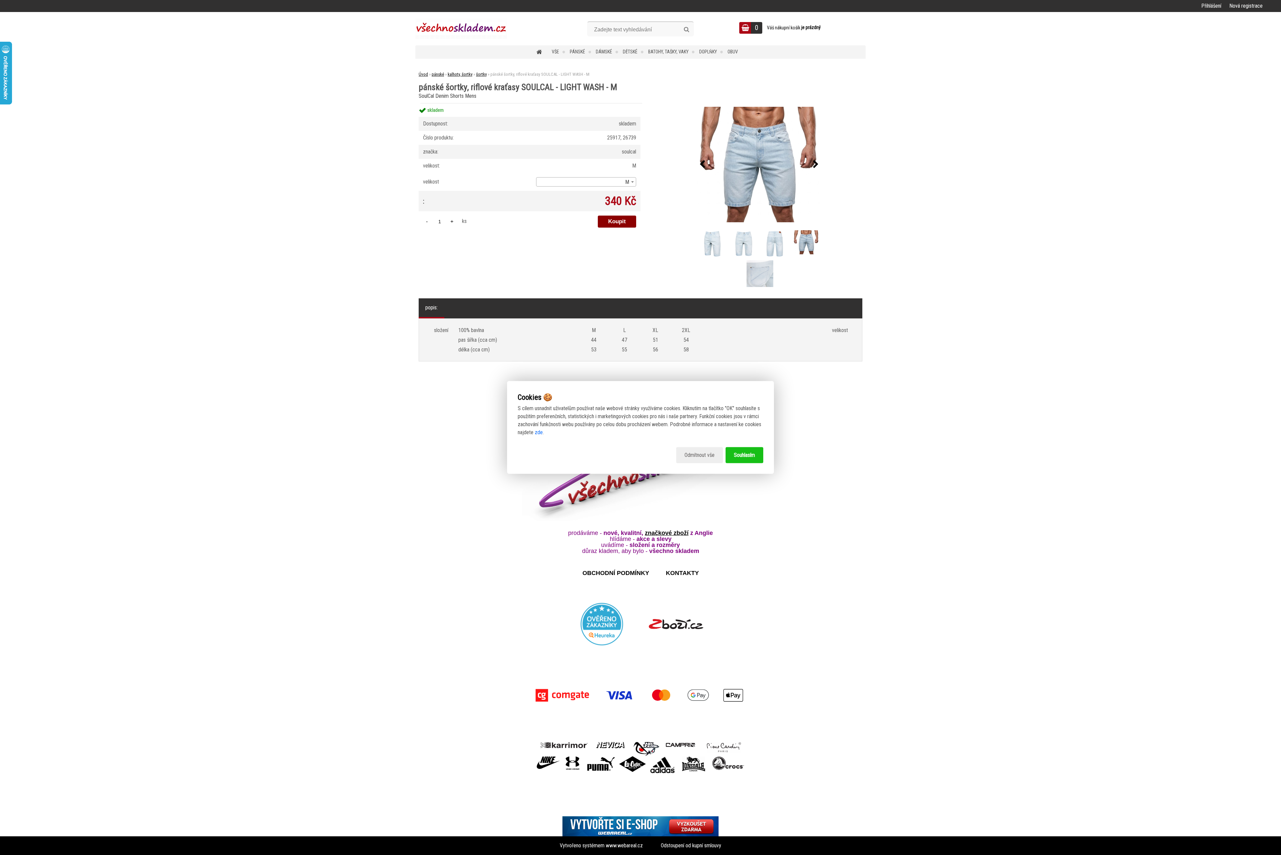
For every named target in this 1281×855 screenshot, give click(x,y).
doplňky (708, 51)
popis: (431, 307)
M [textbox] (627, 182)
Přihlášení (1211, 6)
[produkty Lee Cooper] (632, 759)
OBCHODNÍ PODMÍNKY (615, 573)
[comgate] (640, 695)
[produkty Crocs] (728, 759)
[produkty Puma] (600, 759)
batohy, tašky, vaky (668, 51)
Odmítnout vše (700, 455)
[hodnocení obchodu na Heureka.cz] (602, 624)
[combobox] (586, 182)
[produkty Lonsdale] (694, 759)
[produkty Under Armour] (572, 759)
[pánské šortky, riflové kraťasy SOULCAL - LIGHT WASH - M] (759, 164)
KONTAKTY (682, 573)
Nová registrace (1246, 6)
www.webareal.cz (624, 845)
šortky (481, 74)
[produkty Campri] (680, 744)
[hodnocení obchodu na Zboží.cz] (676, 624)
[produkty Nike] (548, 759)
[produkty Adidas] (662, 759)
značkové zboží (667, 533)
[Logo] (461, 28)
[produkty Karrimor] (564, 744)
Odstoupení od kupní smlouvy (691, 845)
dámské (604, 51)
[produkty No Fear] (646, 748)
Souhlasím (744, 455)
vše (555, 51)
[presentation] (703, 165)
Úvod (423, 74)
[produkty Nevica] (610, 744)
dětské (630, 51)
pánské (577, 51)
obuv (733, 51)
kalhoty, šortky (460, 74)
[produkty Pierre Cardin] (724, 744)
